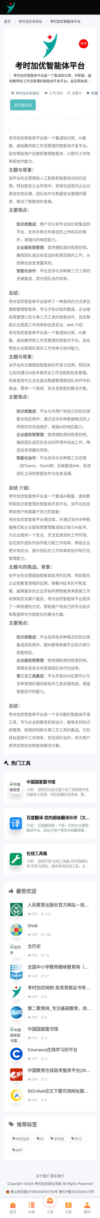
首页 (7, 21)
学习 (78, 1138)
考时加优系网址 (30, 21)
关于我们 (43, 1175)
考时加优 (22, 1138)
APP (19, 1150)
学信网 (59, 1138)
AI (41, 1138)
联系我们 (57, 1175)
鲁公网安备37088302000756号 (34, 1191)
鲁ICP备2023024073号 (76, 1191)
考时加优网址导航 (48, 1183)
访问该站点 (23, 104)
